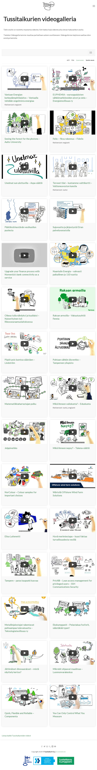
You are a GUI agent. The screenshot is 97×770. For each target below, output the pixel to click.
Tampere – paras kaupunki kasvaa (21, 580)
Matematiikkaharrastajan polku (20, 403)
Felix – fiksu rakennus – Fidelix (68, 138)
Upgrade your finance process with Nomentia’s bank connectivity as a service (22, 274)
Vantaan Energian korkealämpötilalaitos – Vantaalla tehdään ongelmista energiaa (21, 97)
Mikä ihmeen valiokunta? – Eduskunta (72, 403)
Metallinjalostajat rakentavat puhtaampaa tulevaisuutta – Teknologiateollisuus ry (19, 627)
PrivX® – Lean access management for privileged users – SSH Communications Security (72, 583)
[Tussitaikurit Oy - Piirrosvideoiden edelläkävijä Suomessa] (48, 6)
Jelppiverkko (11, 448)
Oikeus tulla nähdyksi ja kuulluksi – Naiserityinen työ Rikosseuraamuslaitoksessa (22, 318)
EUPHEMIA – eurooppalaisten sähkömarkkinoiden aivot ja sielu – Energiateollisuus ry (70, 97)
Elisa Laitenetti (12, 536)
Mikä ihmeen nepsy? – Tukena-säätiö (71, 448)
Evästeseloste (61, 752)
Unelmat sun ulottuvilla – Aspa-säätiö (23, 183)
